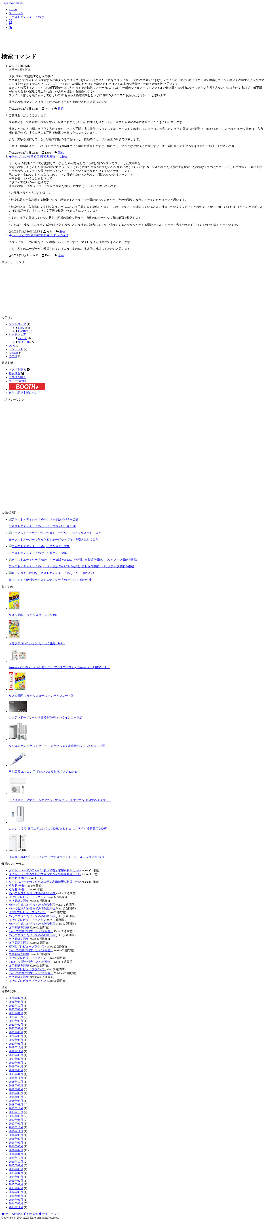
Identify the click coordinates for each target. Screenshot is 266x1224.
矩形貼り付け (17, 878)
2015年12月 (16, 1157)
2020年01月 (16, 1043)
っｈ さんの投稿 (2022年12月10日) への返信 (40, 235)
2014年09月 (16, 1188)
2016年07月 (16, 1138)
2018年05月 (16, 1096)
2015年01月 (16, 1184)
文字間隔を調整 (19, 900)
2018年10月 (16, 1081)
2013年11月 (16, 1207)
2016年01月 (16, 1154)
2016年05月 (16, 1142)
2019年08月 (16, 1055)
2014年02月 (16, 1203)
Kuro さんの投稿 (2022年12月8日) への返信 (39, 156)
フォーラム (16, 13)
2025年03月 (16, 1009)
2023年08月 (16, 1020)
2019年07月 (16, 1058)
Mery (21, 327)
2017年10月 (16, 1112)
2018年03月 (16, 1104)
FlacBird (23, 331)
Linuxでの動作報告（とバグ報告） (31, 931)
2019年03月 (16, 1070)
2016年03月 (16, 1146)
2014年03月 (16, 1199)
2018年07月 (16, 1089)
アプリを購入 (17, 377)
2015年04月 (16, 1173)
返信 (61, 108)
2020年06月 (16, 1039)
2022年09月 (16, 1028)
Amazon (13, 352)
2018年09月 (16, 1085)
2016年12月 (16, 1127)
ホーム (13, 9)
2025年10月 (16, 1005)
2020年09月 (16, 1036)
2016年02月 (16, 1150)
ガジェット (16, 349)
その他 (13, 356)
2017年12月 (16, 1108)
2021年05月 (16, 1032)
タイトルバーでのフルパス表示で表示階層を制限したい (45, 870)
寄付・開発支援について (25, 392)
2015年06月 (16, 1169)
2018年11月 (16, 1077)
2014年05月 (16, 1192)
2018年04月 (16, 1100)
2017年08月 (16, 1115)
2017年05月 (16, 1123)
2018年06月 (16, 1093)
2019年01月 (16, 1074)
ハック (22, 338)
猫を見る (14, 373)
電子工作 (24, 342)
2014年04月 (16, 1195)
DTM (12, 345)
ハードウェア (17, 334)
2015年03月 (16, 1176)
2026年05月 (16, 1001)
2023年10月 (16, 1017)
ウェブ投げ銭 (17, 381)
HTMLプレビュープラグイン (27, 897)
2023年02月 (16, 1024)
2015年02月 (16, 1180)
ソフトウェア (17, 324)
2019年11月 (16, 1051)
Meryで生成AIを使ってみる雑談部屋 (32, 893)
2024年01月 (16, 1013)
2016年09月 (16, 1134)
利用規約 (32, 1213)
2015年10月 (16, 1161)
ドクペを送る (17, 369)
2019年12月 (16, 1047)
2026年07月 (16, 997)
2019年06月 (16, 1062)
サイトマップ (50, 1213)
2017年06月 (16, 1119)
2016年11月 (16, 1131)
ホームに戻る (14, 1213)
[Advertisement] (67, 40)
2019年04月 (16, 1066)
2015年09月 (16, 1165)
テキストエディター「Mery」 (28, 16)
